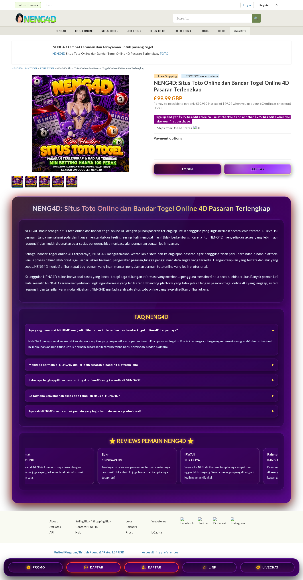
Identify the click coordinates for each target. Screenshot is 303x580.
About (53, 521)
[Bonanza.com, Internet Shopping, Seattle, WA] (224, 551)
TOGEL (204, 30)
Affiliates (55, 527)
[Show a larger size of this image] (17, 182)
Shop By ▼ (240, 30)
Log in (247, 5)
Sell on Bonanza (28, 5)
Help (49, 5)
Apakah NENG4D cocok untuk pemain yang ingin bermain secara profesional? (85, 411)
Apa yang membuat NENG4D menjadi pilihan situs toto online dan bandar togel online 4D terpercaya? (103, 330)
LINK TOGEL (134, 30)
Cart (278, 5)
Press (129, 532)
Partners (131, 527)
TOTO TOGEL (183, 30)
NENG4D (61, 30)
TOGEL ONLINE (84, 30)
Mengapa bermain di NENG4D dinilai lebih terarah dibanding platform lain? (83, 365)
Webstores (159, 521)
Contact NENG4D (86, 527)
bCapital (157, 532)
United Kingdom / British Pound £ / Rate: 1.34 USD (89, 552)
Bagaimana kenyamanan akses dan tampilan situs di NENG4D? (74, 396)
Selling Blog (82, 521)
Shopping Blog (101, 521)
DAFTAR (258, 169)
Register (265, 5)
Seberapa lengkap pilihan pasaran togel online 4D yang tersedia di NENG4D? (84, 380)
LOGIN (187, 169)
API (51, 532)
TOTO (221, 30)
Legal (129, 521)
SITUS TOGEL (110, 30)
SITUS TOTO (158, 30)
